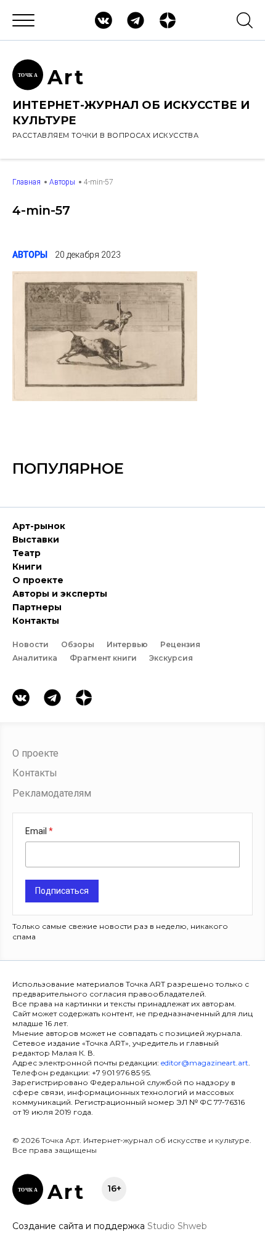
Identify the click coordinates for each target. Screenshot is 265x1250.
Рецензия (180, 644)
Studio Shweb (177, 1226)
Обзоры (77, 644)
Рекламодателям (51, 793)
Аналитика (34, 658)
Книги (27, 566)
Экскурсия (171, 658)
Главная (26, 182)
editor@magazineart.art (204, 1062)
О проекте (37, 580)
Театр (26, 553)
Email (37, 831)
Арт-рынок (38, 525)
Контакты (35, 620)
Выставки (35, 539)
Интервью (127, 644)
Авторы (62, 182)
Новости (30, 644)
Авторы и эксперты (59, 593)
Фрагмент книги (103, 658)
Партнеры (37, 607)
